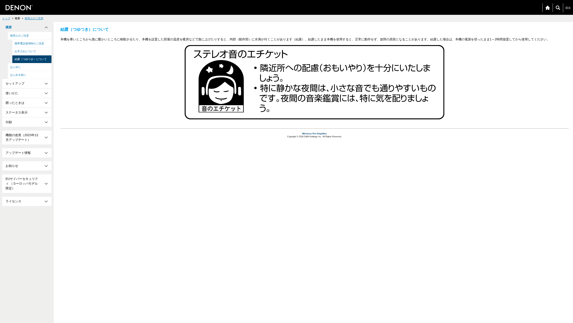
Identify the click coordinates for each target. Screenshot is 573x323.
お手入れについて (25, 51)
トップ (6, 18)
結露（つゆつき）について (31, 59)
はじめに (15, 67)
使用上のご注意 (34, 18)
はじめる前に (18, 74)
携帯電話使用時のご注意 (29, 43)
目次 (568, 7)
